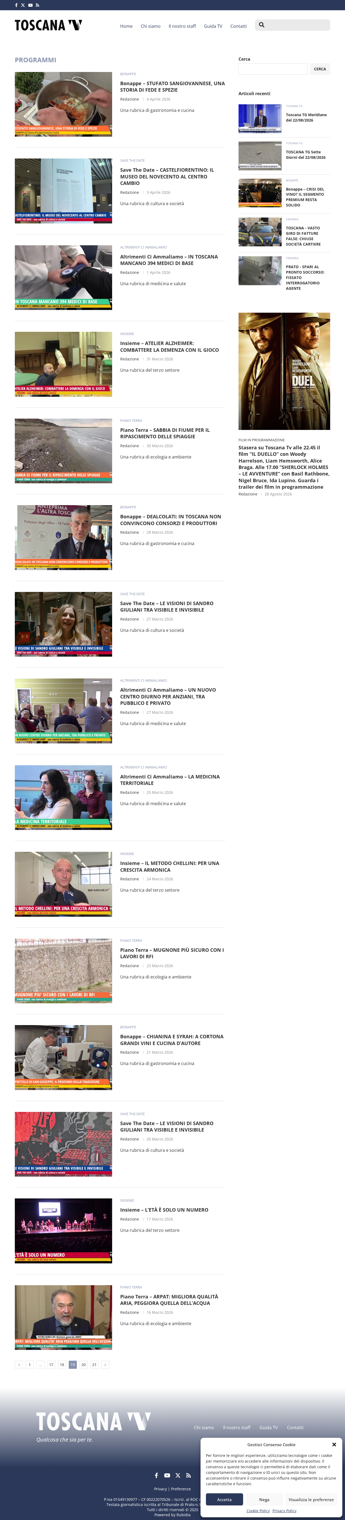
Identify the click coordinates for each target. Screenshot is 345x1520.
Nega (264, 1499)
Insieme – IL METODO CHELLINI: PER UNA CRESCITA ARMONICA (169, 866)
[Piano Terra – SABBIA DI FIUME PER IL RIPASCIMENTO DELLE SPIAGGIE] (63, 451)
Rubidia (184, 1514)
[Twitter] (22, 5)
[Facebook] (16, 5)
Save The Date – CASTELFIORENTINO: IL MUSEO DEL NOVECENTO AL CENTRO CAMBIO (167, 176)
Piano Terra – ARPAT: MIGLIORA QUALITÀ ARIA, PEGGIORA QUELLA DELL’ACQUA (169, 1300)
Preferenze (181, 1488)
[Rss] (38, 5)
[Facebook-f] (156, 1475)
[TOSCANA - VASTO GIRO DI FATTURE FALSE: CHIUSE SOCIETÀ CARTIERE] (260, 232)
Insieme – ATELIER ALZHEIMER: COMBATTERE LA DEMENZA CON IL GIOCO (169, 346)
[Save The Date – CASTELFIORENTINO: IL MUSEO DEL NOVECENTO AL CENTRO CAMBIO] (63, 190)
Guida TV (213, 26)
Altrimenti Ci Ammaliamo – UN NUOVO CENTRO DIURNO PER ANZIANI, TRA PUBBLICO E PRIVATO (168, 696)
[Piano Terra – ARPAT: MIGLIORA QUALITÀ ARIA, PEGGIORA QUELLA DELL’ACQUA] (63, 1317)
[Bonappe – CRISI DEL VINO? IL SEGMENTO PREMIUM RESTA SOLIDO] (260, 193)
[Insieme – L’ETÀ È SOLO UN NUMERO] (63, 1230)
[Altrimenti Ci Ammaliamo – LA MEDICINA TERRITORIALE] (63, 797)
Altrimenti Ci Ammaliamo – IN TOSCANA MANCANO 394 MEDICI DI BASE (169, 260)
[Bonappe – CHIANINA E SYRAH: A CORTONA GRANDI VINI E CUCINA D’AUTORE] (63, 1057)
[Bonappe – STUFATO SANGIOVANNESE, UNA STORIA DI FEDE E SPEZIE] (63, 104)
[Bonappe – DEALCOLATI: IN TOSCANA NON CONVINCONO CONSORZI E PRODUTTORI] (63, 537)
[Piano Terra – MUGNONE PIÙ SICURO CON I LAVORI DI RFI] (63, 971)
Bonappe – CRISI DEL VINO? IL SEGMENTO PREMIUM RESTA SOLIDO (305, 197)
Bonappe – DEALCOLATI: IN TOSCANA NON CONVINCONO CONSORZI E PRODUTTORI (170, 519)
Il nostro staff (182, 26)
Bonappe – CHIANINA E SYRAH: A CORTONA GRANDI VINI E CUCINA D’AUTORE (171, 1039)
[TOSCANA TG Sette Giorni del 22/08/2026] (260, 156)
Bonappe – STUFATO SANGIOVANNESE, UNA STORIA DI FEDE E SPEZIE (172, 86)
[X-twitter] (177, 1475)
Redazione (129, 99)
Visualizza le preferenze (311, 1499)
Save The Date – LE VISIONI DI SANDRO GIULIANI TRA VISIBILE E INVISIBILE (166, 606)
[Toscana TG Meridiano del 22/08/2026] (260, 118)
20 (83, 1364)
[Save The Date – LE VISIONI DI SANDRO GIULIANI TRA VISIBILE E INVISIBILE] (63, 624)
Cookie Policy (258, 1510)
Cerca (244, 59)
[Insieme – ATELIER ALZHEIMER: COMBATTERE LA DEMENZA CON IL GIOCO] (63, 364)
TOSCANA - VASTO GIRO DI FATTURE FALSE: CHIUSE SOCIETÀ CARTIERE (303, 236)
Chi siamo (151, 26)
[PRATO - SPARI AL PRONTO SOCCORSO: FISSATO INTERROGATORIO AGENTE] (260, 270)
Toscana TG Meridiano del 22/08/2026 (306, 117)
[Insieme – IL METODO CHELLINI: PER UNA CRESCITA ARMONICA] (63, 884)
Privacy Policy (284, 1510)
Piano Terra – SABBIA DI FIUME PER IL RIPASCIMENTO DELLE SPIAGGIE (165, 433)
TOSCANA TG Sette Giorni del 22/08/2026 (306, 154)
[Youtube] (30, 5)
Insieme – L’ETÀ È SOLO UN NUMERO (164, 1210)
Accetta (224, 1499)
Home (126, 26)
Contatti (238, 26)
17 (51, 1364)
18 (62, 1364)
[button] (334, 1444)
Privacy (160, 1488)
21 (94, 1364)
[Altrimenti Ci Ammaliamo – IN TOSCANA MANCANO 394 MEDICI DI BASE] (63, 277)
